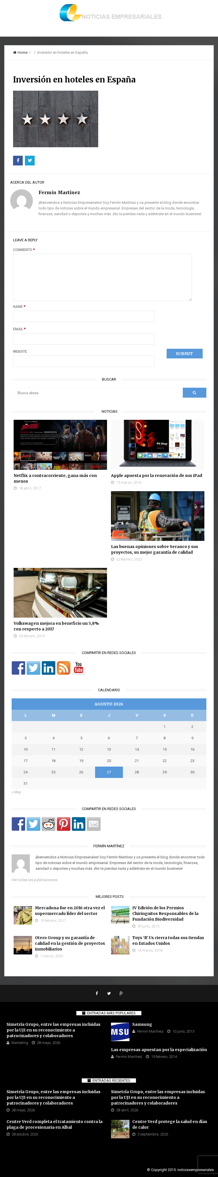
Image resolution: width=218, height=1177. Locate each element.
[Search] (194, 393)
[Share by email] (93, 824)
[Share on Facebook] (18, 824)
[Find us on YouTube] (78, 668)
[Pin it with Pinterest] (63, 824)
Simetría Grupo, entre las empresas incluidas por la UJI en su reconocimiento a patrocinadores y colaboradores (53, 1030)
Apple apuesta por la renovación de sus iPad (156, 475)
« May (16, 792)
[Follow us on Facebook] (18, 668)
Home (23, 52)
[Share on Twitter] (33, 824)
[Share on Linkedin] (78, 824)
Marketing (19, 1043)
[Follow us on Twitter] (33, 668)
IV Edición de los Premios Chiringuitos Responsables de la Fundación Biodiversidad (165, 913)
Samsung (142, 1024)
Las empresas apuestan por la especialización (159, 1049)
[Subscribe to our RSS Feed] (63, 668)
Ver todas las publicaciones (34, 880)
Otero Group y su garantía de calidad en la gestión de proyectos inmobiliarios (70, 943)
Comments (24, 250)
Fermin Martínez (150, 1031)
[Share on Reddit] (48, 824)
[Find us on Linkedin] (48, 668)
